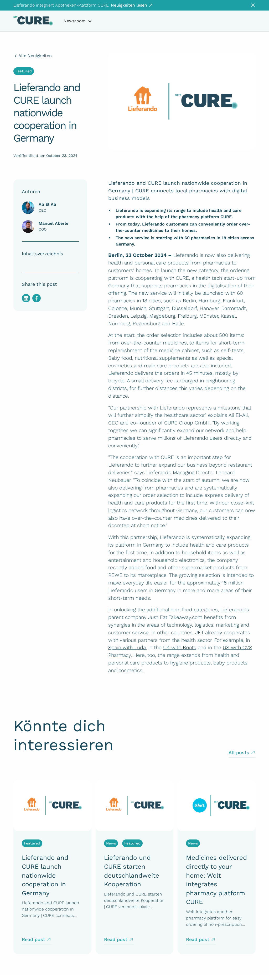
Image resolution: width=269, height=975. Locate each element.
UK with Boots (179, 647)
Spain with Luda (127, 647)
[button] (77, 21)
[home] (33, 21)
